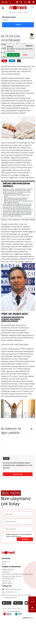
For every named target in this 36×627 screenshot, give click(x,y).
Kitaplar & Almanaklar (11, 566)
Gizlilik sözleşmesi (11, 534)
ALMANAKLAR (6, 572)
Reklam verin (6, 562)
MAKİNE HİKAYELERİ (8, 570)
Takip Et (18, 24)
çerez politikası (25, 534)
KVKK (4, 611)
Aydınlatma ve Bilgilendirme (13, 611)
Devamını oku (18, 474)
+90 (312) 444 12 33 (10, 592)
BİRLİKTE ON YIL (7, 581)
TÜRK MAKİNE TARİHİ (8, 579)
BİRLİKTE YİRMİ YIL (7, 583)
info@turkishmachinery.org (12, 589)
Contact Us (7, 586)
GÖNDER (25, 539)
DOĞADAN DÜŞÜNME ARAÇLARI (11, 576)
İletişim (4, 564)
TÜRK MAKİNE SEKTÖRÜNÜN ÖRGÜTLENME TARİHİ (17, 574)
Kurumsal (6, 558)
